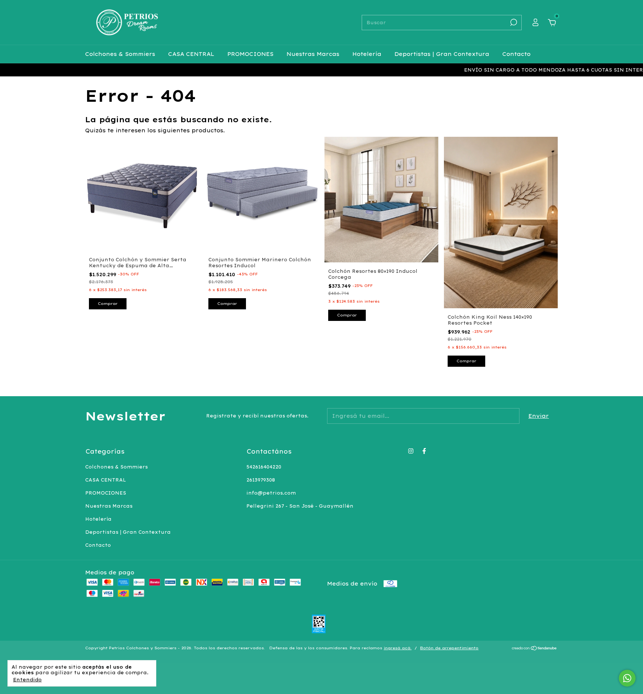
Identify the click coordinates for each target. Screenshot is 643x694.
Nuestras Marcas (313, 54)
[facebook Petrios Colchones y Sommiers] (424, 451)
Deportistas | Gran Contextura (441, 54)
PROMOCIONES (250, 54)
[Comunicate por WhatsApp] (627, 678)
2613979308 (260, 480)
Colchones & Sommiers (120, 54)
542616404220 (263, 467)
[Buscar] (513, 22)
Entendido (27, 679)
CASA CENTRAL (191, 54)
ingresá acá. (398, 648)
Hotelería (366, 54)
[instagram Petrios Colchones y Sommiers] (411, 451)
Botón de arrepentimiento (449, 648)
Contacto (516, 54)
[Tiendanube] (534, 649)
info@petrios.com (271, 493)
